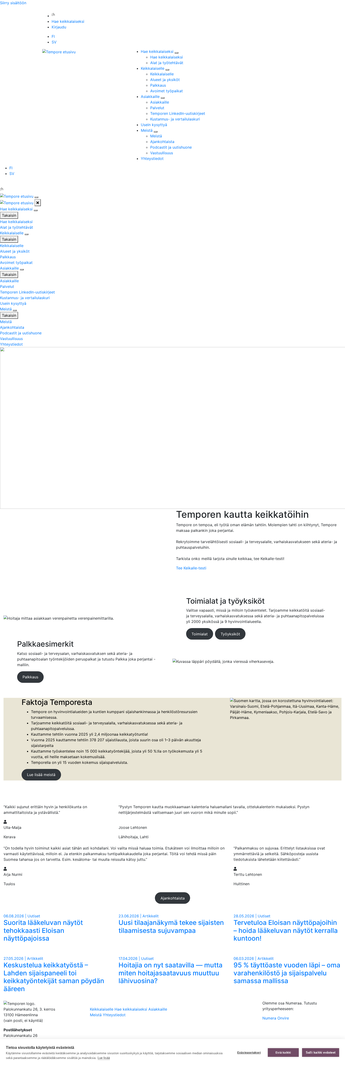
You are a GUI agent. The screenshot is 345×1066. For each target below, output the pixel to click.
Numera (269, 1018)
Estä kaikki (283, 1052)
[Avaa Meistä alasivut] (15, 310)
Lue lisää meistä (41, 774)
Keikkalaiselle (153, 68)
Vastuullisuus (161, 153)
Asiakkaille (151, 96)
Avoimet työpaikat (166, 91)
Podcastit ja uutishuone (171, 147)
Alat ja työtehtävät (166, 62)
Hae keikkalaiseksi (68, 21)
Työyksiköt (230, 634)
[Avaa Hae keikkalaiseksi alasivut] (36, 210)
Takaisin (9, 215)
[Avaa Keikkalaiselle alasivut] (26, 234)
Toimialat (200, 634)
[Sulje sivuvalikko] (37, 202)
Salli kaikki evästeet (320, 1052)
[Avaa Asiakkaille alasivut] (22, 269)
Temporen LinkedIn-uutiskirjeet (177, 113)
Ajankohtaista (162, 141)
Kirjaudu (59, 27)
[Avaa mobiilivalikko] (36, 197)
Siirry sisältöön (13, 2)
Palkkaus (158, 85)
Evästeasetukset (249, 1052)
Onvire (283, 1018)
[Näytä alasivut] (176, 53)
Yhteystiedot (152, 158)
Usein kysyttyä (154, 124)
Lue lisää (104, 1058)
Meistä (147, 130)
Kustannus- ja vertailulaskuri (175, 119)
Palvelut (157, 107)
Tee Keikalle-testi (191, 568)
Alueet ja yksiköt (165, 79)
